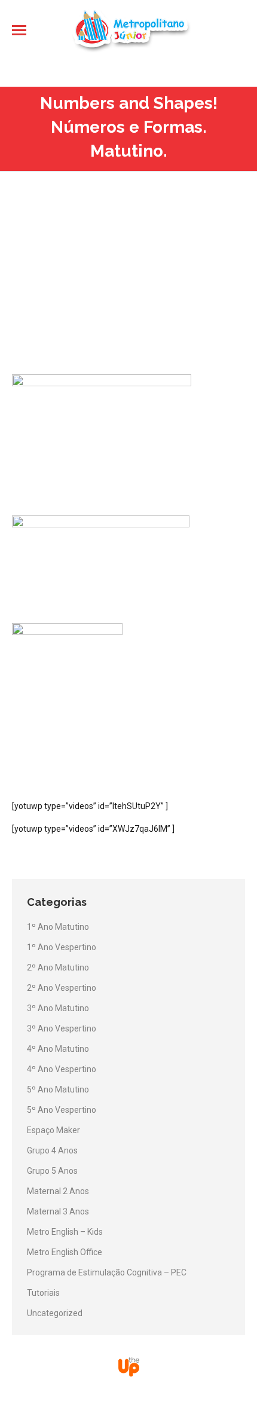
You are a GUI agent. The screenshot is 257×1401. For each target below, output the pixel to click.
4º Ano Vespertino (61, 1069)
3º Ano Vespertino (61, 1028)
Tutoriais (43, 1293)
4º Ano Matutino (58, 1049)
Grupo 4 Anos (52, 1150)
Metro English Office (64, 1252)
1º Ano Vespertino (61, 947)
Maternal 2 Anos (58, 1191)
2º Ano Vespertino (61, 988)
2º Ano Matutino (58, 967)
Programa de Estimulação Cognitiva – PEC (106, 1272)
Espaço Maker (53, 1130)
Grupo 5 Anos (52, 1171)
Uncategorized (54, 1313)
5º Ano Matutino (58, 1089)
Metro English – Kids (65, 1232)
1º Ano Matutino (58, 927)
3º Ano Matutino (58, 1008)
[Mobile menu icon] (19, 30)
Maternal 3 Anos (58, 1211)
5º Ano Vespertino (61, 1110)
